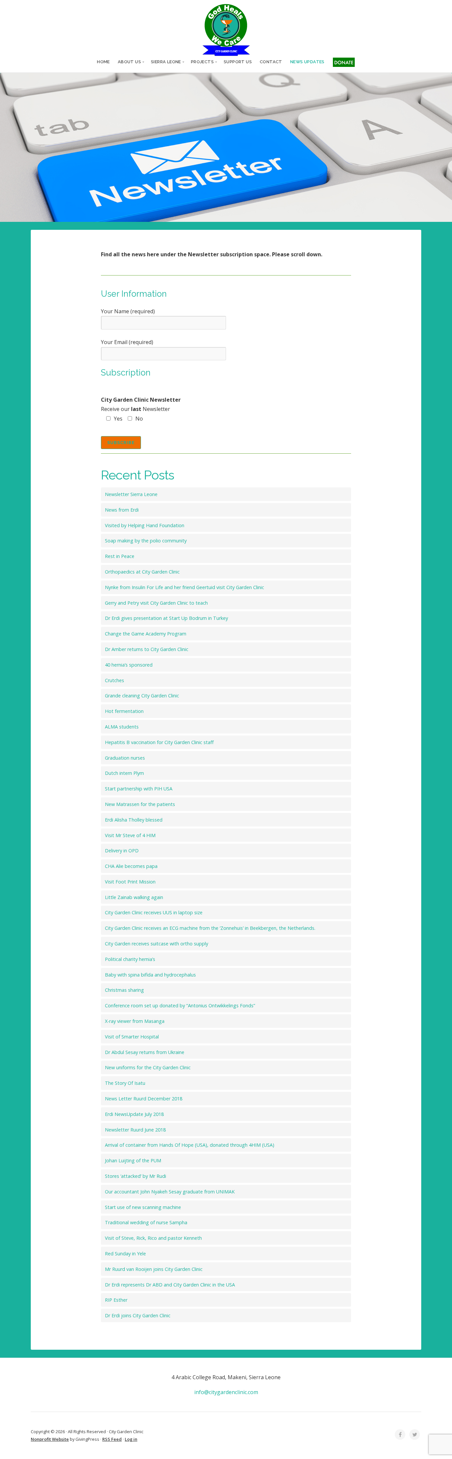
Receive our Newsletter (141, 409)
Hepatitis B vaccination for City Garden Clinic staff (159, 742)
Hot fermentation (124, 711)
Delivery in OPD (122, 850)
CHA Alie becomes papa (131, 866)
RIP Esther (116, 1300)
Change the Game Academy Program (145, 633)
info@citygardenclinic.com (226, 1392)
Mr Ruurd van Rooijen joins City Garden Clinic (154, 1269)
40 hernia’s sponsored (129, 665)
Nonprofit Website (50, 1439)
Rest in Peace (119, 556)
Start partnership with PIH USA (138, 788)
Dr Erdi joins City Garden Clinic (137, 1315)
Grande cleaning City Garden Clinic (142, 695)
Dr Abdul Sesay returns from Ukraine (144, 1052)
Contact (271, 61)
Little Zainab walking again (134, 897)
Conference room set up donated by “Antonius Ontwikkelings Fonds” (180, 1005)
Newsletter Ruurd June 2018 (135, 1130)
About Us (129, 61)
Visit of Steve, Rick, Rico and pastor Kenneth (153, 1238)
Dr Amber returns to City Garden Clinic (146, 649)
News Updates (307, 61)
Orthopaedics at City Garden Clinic (142, 572)
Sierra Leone (166, 61)
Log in (131, 1439)
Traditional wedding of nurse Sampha (146, 1222)
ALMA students (122, 727)
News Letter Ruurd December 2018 (143, 1098)
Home (103, 61)
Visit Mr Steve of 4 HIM (130, 835)
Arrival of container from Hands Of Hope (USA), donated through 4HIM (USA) (189, 1145)
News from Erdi (122, 510)
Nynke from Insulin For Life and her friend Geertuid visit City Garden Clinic (184, 587)
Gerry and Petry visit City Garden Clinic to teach (156, 603)
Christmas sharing (124, 990)
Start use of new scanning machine (143, 1207)
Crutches (114, 680)
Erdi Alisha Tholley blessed (133, 820)
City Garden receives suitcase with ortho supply (156, 943)
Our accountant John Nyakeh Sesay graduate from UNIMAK (170, 1191)
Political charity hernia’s (130, 959)
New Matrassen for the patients (140, 804)
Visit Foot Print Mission (130, 882)
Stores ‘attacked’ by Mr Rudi (135, 1176)
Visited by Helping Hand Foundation (144, 525)
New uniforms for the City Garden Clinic (148, 1067)
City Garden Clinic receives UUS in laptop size (154, 912)
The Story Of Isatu (125, 1083)
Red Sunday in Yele (125, 1253)
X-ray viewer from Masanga (134, 1021)
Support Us (238, 61)
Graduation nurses (125, 758)
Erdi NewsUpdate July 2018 (134, 1114)
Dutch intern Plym (124, 773)
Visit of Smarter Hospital (132, 1036)
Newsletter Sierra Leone (131, 494)
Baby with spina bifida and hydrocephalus (150, 975)
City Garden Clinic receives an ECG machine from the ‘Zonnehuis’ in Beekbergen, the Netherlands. (210, 928)
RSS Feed (112, 1439)
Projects (202, 61)
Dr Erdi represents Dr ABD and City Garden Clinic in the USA (170, 1285)
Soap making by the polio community (146, 540)
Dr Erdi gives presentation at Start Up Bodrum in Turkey (166, 618)
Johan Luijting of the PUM (133, 1160)
